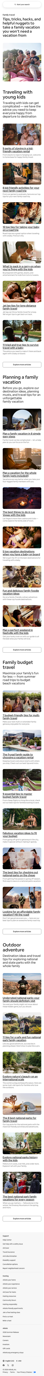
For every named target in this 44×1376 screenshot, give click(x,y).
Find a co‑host (8, 1317)
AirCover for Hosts (9, 1292)
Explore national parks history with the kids (20, 1159)
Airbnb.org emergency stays (13, 1353)
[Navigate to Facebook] (4, 1365)
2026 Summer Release (11, 1332)
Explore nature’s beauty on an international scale (20, 1078)
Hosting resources (9, 1296)
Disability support (9, 1260)
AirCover (6, 1248)
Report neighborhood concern (14, 1268)
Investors (6, 1344)
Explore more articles (22, 364)
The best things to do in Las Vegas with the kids (19, 514)
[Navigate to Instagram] (13, 1365)
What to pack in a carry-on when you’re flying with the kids (22, 268)
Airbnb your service (10, 1288)
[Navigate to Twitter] (8, 1365)
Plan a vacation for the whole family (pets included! (19, 474)
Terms (12, 1372)
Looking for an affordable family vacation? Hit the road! (21, 913)
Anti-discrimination (10, 1256)
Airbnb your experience (11, 1284)
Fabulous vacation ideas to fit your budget (20, 835)
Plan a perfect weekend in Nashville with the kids (18, 631)
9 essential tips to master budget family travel (17, 795)
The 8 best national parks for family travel (19, 1119)
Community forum (9, 1300)
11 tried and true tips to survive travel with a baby (21, 346)
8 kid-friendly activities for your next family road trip (21, 189)
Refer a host (7, 1321)
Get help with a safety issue (13, 1244)
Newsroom (7, 1336)
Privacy (5, 1372)
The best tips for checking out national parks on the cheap (20, 874)
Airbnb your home (9, 1280)
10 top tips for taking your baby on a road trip (21, 228)
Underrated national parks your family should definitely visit (21, 999)
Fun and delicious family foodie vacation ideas (21, 592)
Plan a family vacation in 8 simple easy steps (22, 435)
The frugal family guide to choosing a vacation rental (18, 756)
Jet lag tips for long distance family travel (19, 307)
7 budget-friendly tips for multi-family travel (21, 717)
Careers (5, 1340)
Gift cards (6, 1348)
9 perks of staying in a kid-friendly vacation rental (18, 150)
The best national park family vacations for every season (20, 1198)
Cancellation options (10, 1264)
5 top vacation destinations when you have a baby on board (21, 553)
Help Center (7, 1240)
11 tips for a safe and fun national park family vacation (22, 1039)
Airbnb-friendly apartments (13, 1308)
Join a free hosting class (11, 1312)
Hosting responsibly (10, 1304)
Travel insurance (9, 1252)
